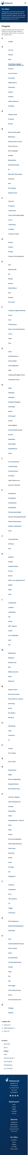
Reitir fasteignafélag (14, 779)
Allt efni (14, 1113)
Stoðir (10, 862)
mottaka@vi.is (14, 1092)
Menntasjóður (8, 1061)
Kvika (9, 594)
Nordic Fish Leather (14, 694)
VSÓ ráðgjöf (11, 985)
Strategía (11, 867)
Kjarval (10, 575)
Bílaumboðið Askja (13, 165)
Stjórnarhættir (14, 1126)
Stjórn (6, 1047)
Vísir (9, 981)
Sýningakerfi (11, 876)
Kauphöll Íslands (13, 566)
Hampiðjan (11, 397)
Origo (9, 730)
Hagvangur (11, 392)
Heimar (10, 411)
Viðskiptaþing (8, 1065)
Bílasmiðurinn (12, 160)
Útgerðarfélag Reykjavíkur (16, 926)
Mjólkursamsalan (13, 672)
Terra (9, 894)
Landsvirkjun (12, 612)
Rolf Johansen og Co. (14, 788)
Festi (9, 320)
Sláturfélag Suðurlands (15, 843)
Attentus (10, 96)
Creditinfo (11, 229)
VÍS (9, 976)
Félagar (6, 1051)
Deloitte (10, 247)
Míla (9, 667)
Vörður (10, 995)
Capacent (11, 201)
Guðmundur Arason (13, 379)
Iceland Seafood (13, 471)
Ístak (9, 531)
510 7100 (14, 1090)
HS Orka (10, 434)
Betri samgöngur (13, 151)
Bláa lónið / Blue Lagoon (15, 174)
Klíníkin (10, 585)
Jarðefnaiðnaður (13, 539)
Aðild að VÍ (7, 1025)
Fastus (10, 315)
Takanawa (11, 885)
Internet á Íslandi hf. (14, 485)
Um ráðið (14, 1146)
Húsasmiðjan (12, 444)
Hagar (10, 388)
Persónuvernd (14, 1149)
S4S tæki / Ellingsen (14, 797)
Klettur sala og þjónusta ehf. (16, 580)
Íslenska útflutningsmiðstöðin (17, 517)
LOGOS (10, 630)
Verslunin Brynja (13, 957)
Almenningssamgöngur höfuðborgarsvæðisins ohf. (16, 64)
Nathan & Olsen (12, 689)
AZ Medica (11, 106)
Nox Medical (11, 713)
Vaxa (9, 939)
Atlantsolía (11, 87)
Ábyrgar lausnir (12, 114)
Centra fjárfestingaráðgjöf (16, 215)
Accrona (10, 50)
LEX (9, 616)
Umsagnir (14, 1111)
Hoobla (10, 420)
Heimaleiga (11, 406)
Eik (9, 274)
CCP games (11, 206)
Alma (9, 59)
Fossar (10, 334)
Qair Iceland (12, 761)
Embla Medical (12, 288)
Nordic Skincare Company (15, 699)
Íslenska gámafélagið (14, 512)
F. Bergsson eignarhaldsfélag (16, 310)
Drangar (10, 251)
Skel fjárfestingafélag (14, 839)
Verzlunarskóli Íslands (14, 962)
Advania (10, 54)
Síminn (10, 816)
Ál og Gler (11, 119)
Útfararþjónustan (13, 921)
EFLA (9, 265)
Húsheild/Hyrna (12, 448)
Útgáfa (14, 1109)
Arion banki (11, 78)
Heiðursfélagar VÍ (9, 1028)
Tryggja (10, 908)
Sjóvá (9, 825)
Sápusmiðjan (12, 811)
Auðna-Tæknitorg (13, 101)
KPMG (10, 589)
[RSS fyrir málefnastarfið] (17, 1095)
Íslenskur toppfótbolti (14, 526)
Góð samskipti (12, 361)
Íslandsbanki (12, 493)
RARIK (10, 774)
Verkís (10, 953)
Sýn (9, 871)
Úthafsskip (11, 930)
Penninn (10, 748)
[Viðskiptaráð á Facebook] (10, 1095)
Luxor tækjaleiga (13, 635)
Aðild (5, 1054)
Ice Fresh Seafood (13, 461)
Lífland (10, 621)
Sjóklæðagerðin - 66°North (16, 820)
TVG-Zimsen (11, 913)
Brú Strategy (12, 188)
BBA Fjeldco (11, 137)
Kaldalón (11, 557)
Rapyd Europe (12, 770)
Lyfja (9, 640)
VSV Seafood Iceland (14, 990)
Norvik (10, 708)
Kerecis (10, 571)
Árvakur (10, 124)
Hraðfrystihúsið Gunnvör (15, 430)
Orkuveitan (11, 735)
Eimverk (10, 283)
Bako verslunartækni (14, 132)
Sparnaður (11, 853)
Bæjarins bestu (12, 193)
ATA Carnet (14, 1131)
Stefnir (10, 857)
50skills (10, 41)
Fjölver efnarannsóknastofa (16, 329)
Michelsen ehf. (12, 662)
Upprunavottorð (14, 1129)
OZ (9, 740)
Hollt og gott (12, 416)
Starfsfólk (7, 1044)
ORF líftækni (11, 726)
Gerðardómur (14, 1124)
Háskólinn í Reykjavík (14, 402)
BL (9, 169)
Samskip (10, 806)
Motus (10, 676)
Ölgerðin (10, 1012)
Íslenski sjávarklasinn (14, 521)
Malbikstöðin (12, 653)
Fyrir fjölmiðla (8, 1068)
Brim (9, 183)
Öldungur (11, 1008)
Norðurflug (11, 703)
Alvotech (10, 68)
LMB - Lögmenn (12, 626)
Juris (9, 548)
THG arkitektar (12, 899)
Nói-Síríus (11, 717)
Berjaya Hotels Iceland (15, 141)
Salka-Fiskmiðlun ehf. (14, 802)
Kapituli (10, 561)
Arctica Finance (12, 73)
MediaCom (11, 658)
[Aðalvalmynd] (25, 3)
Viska (9, 971)
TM (9, 903)
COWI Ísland (12, 224)
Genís (10, 351)
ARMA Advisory (12, 82)
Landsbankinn (12, 603)
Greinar (14, 1107)
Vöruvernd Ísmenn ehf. (14, 999)
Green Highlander (13, 365)
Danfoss (10, 242)
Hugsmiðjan (11, 439)
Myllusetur (11, 681)
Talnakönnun (12, 889)
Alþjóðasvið (14, 1122)
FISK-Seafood (12, 324)
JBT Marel (11, 544)
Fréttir (14, 1104)
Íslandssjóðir (12, 507)
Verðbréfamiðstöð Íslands (16, 943)
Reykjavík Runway (13, 784)
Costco (10, 220)
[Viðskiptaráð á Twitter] (15, 1095)
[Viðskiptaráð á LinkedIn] (13, 1095)
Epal (9, 293)
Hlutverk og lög (8, 1058)
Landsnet (11, 607)
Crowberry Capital (13, 234)
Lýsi (9, 644)
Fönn (9, 343)
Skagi (9, 829)
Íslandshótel (12, 498)
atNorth (10, 92)
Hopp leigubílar (12, 425)
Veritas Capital (12, 948)
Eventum (10, 297)
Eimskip (10, 279)
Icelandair (11, 475)
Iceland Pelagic (12, 466)
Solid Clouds (11, 848)
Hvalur (10, 453)
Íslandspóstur (12, 503)
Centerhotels (12, 210)
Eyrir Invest (11, 302)
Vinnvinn (10, 967)
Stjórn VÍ (6, 1031)
